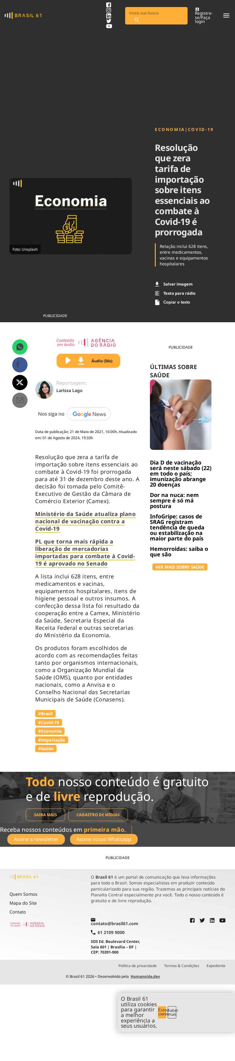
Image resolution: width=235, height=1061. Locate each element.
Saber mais (172, 1012)
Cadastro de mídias (98, 814)
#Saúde (46, 748)
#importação (51, 740)
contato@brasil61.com (114, 923)
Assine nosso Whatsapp (103, 839)
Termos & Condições (181, 966)
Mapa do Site (23, 903)
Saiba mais (45, 814)
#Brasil (45, 713)
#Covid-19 (48, 722)
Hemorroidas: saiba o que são (179, 551)
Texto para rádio (179, 293)
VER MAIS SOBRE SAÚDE (179, 567)
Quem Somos (23, 894)
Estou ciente (162, 1012)
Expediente (216, 966)
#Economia (50, 731)
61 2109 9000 (111, 932)
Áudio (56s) (101, 361)
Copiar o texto (176, 302)
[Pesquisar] (136, 20)
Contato (17, 912)
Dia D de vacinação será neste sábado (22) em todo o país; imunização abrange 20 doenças (180, 473)
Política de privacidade (137, 966)
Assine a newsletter (36, 839)
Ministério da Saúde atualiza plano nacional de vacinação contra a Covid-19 (85, 521)
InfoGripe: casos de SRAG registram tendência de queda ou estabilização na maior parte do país (177, 527)
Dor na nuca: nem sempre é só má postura (174, 500)
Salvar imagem (177, 284)
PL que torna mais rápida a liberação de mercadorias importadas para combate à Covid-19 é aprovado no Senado (85, 552)
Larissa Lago (69, 390)
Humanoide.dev (145, 976)
